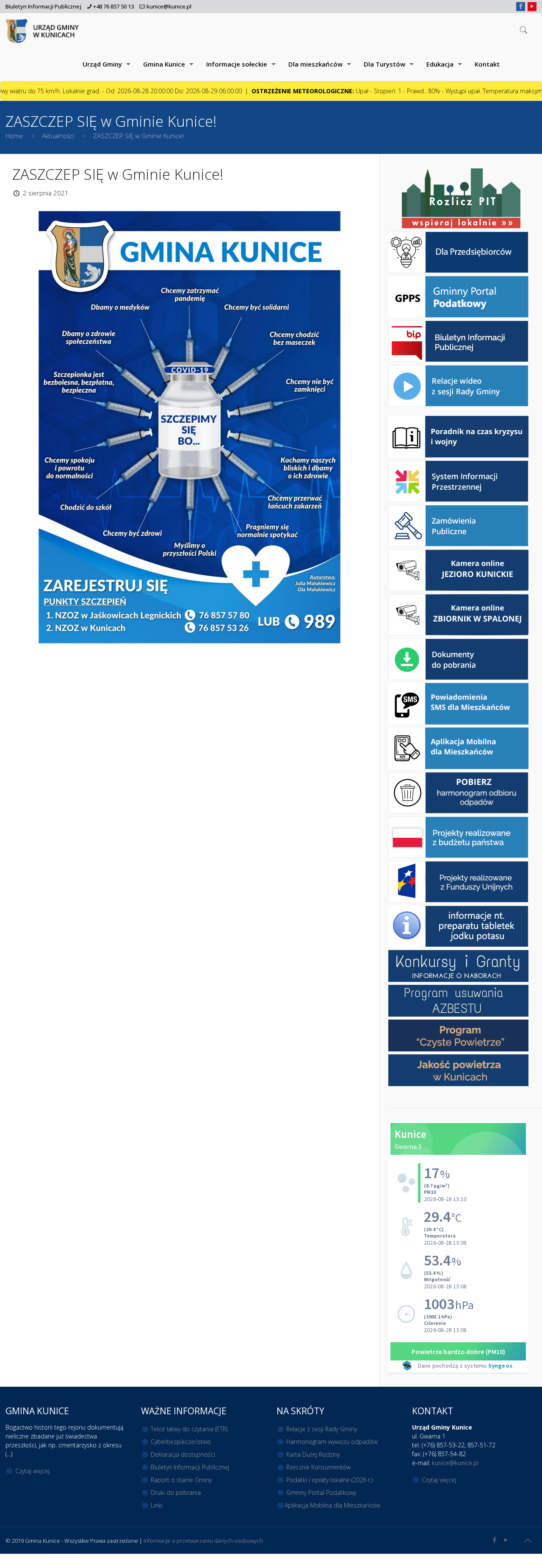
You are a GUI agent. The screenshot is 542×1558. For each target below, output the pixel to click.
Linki (157, 1505)
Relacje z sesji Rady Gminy (321, 1429)
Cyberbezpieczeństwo (181, 1442)
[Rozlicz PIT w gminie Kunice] (461, 199)
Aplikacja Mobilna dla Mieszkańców (332, 1505)
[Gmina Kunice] (44, 30)
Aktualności (58, 135)
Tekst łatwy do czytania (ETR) (189, 1429)
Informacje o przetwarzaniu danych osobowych (203, 1540)
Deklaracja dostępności (183, 1454)
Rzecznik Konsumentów (318, 1467)
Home (14, 135)
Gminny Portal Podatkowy (321, 1492)
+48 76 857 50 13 (113, 6)
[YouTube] (532, 6)
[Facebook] (520, 6)
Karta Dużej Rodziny (313, 1454)
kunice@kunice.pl (169, 6)
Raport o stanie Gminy (181, 1480)
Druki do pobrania (176, 1492)
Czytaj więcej (32, 1471)
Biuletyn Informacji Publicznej (43, 6)
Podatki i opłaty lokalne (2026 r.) (329, 1480)
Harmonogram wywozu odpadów (332, 1442)
